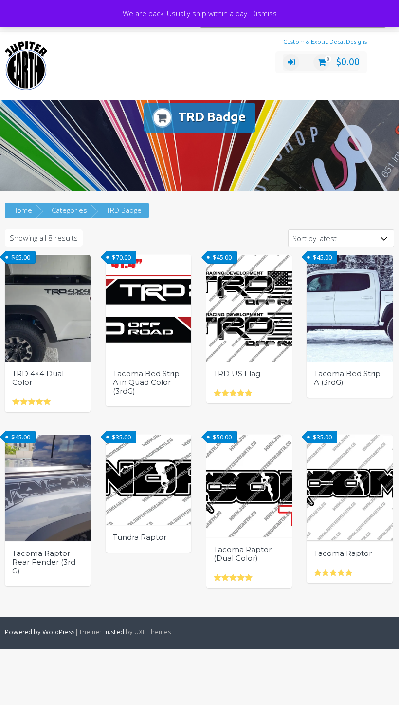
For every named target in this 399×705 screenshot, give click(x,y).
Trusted (113, 632)
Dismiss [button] (264, 13)
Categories (69, 210)
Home (22, 210)
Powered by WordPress (39, 632)
